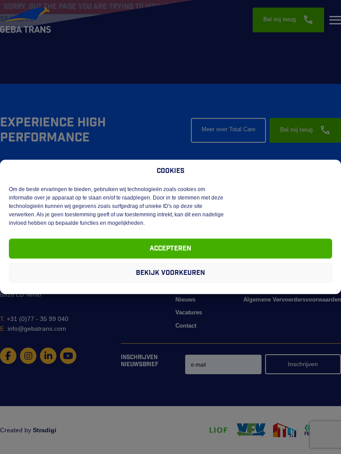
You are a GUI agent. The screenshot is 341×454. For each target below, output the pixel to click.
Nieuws (185, 299)
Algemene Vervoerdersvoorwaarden (292, 299)
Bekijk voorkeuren (170, 273)
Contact (185, 325)
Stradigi (44, 430)
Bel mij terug (288, 20)
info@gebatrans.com (33, 328)
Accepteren (170, 248)
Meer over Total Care (228, 129)
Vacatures (188, 312)
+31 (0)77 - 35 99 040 (34, 318)
